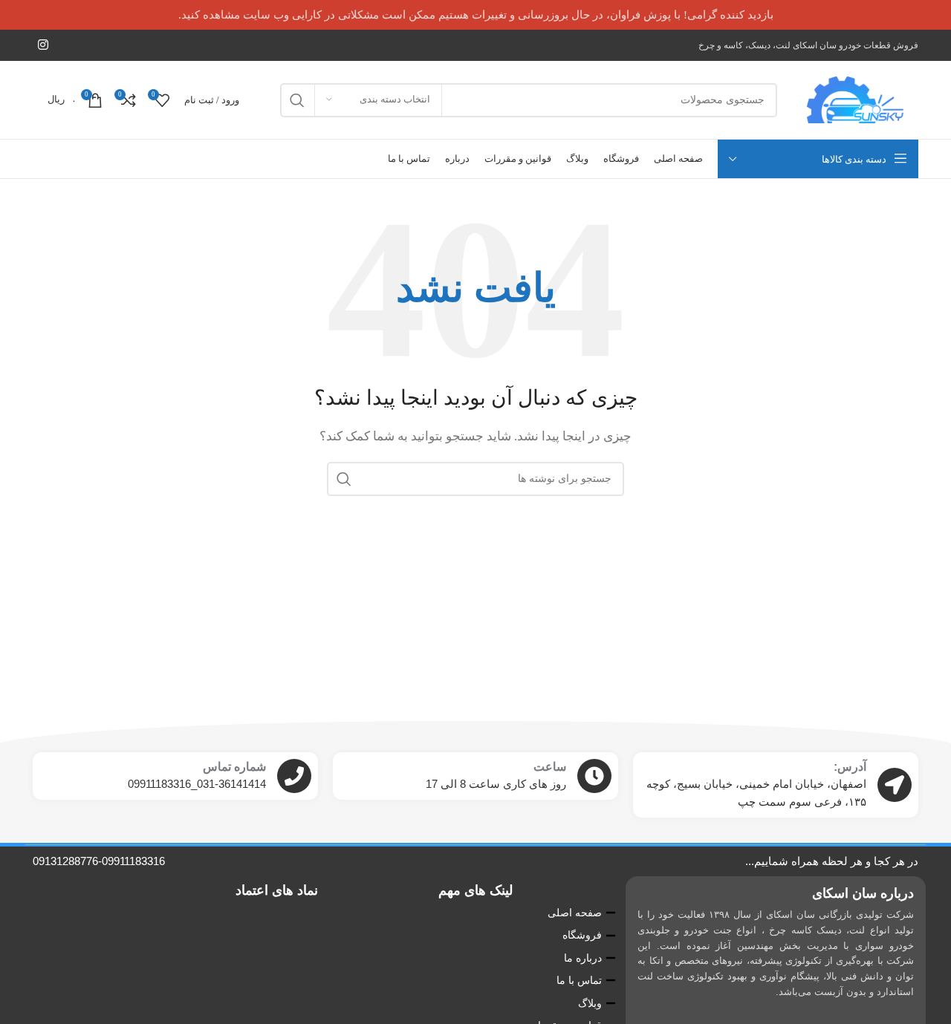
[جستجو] (297, 100)
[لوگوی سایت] (855, 99)
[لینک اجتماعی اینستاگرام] (43, 44)
